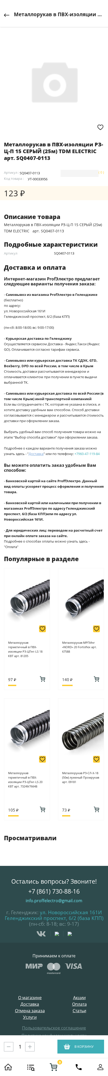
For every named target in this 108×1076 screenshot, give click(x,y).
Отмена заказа (30, 1011)
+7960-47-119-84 (87, 453)
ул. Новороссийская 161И (71, 912)
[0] (53, 1067)
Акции (79, 997)
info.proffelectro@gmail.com (54, 901)
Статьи (79, 1011)
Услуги (30, 1017)
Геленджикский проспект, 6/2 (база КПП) (54, 918)
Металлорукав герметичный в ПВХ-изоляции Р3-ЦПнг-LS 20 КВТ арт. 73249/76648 (25, 779)
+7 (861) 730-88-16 (54, 891)
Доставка (29, 1004)
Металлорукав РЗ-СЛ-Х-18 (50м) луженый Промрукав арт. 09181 (80, 777)
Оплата (79, 1004)
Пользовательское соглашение (54, 1028)
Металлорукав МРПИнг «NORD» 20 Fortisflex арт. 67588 (79, 647)
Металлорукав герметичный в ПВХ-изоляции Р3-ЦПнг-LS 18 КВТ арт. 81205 (25, 649)
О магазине (30, 997)
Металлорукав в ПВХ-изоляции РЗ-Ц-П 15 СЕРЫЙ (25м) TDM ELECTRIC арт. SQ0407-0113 (59, 14)
